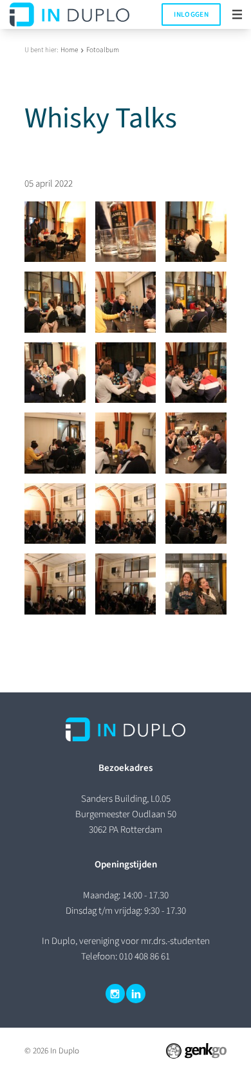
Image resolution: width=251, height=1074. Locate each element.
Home (69, 50)
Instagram (115, 993)
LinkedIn (135, 993)
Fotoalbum (102, 50)
